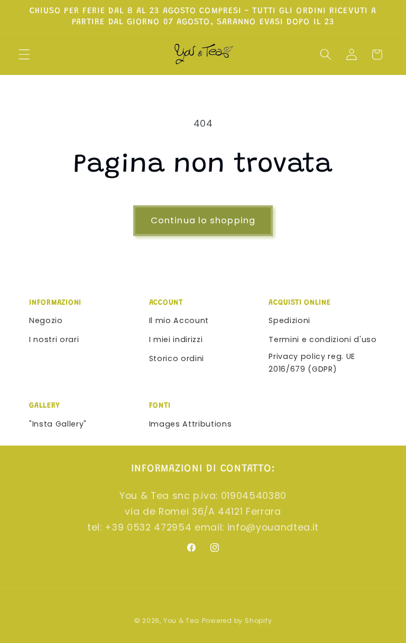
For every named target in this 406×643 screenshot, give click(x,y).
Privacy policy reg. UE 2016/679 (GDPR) (312, 363)
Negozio (46, 320)
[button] (24, 54)
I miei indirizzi (176, 339)
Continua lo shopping (203, 220)
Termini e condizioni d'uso (322, 339)
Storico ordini (176, 358)
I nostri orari (54, 339)
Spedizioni (289, 320)
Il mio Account (179, 320)
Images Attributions (190, 424)
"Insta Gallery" (58, 424)
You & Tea (181, 620)
